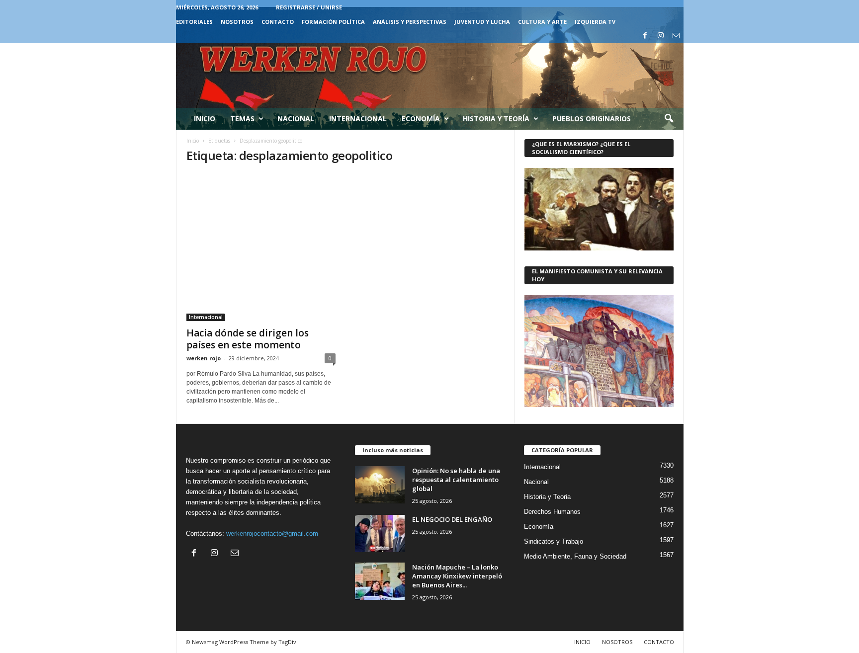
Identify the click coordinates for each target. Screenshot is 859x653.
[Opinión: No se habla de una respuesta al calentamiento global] (380, 484)
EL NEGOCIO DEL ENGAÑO (452, 519)
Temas (242, 118)
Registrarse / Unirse (309, 7)
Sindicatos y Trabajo (553, 541)
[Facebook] (645, 36)
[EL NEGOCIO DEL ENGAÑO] (380, 533)
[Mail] (676, 36)
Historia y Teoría (496, 118)
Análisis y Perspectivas (409, 21)
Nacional (295, 118)
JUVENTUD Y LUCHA (482, 21)
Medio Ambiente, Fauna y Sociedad (575, 556)
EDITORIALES (194, 21)
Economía (421, 118)
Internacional (358, 118)
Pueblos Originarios (591, 118)
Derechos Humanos (552, 511)
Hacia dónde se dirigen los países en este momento (247, 338)
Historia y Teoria (547, 496)
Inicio (204, 118)
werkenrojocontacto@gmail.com (272, 533)
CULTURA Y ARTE (542, 21)
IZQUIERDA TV (595, 21)
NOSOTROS (237, 21)
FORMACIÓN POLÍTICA (333, 21)
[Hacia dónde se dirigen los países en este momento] (261, 247)
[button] (669, 119)
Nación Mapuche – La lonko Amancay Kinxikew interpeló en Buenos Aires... (457, 576)
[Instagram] (661, 36)
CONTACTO (277, 21)
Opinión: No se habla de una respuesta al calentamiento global (456, 479)
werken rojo (203, 358)
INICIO (582, 642)
